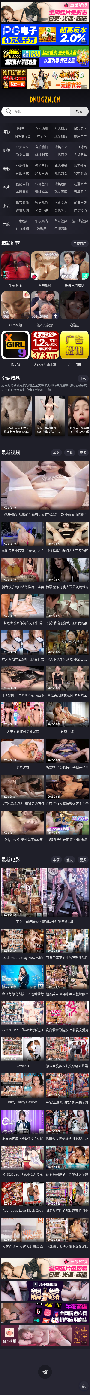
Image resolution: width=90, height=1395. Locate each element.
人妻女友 (60, 202)
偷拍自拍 (41, 165)
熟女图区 (60, 192)
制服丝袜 (22, 173)
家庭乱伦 (41, 202)
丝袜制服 (41, 155)
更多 (83, 453)
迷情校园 (22, 210)
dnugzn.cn (45, 99)
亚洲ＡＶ (22, 147)
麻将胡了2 (22, 136)
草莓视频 (60, 221)
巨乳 (69, 453)
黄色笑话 (60, 210)
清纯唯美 (41, 192)
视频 (6, 150)
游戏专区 (80, 128)
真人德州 (41, 128)
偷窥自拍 (22, 184)
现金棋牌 (60, 136)
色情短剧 (60, 229)
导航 (6, 224)
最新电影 (10, 859)
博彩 (6, 131)
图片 (6, 187)
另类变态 (80, 173)
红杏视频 (22, 229)
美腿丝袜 (22, 192)
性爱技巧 (80, 210)
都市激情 (22, 202)
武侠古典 (80, 202)
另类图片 (80, 192)
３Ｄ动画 (80, 147)
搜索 (79, 111)
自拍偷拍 (41, 147)
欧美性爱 (80, 165)
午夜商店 (41, 221)
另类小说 (41, 210)
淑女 (69, 860)
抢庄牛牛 (80, 136)
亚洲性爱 (22, 165)
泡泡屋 (41, 229)
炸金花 (41, 136)
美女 (56, 453)
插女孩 (22, 221)
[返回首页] (84, 1385)
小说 (6, 205)
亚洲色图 (41, 184)
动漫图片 (80, 184)
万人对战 (60, 128)
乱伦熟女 (60, 173)
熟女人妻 (22, 155)
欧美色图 (60, 184)
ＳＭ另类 (80, 155)
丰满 (56, 860)
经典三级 (41, 173)
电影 (6, 168)
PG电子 (22, 128)
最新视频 (10, 452)
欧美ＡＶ (60, 147)
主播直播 (60, 155)
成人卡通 (60, 165)
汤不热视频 (80, 221)
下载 (83, 378)
